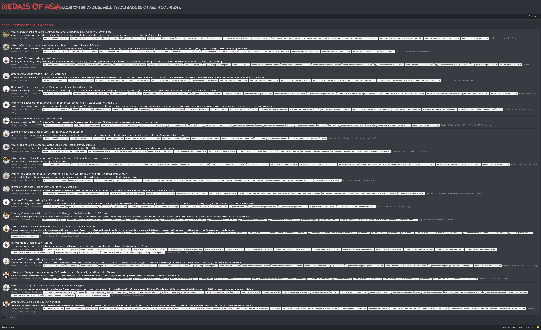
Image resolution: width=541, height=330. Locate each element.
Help (533, 327)
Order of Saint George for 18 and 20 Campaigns (462, 193)
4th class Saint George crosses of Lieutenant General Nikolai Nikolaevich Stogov (55, 45)
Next (12, 317)
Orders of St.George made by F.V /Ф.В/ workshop (38, 200)
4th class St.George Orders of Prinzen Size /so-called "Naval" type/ (47, 285)
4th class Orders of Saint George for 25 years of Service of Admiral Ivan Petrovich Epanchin (61, 158)
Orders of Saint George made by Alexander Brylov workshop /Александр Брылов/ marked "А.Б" (64, 102)
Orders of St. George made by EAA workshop (36, 301)
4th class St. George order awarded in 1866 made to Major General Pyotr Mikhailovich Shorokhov (65, 272)
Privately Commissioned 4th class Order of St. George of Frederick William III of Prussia (59, 213)
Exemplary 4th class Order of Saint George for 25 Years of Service (47, 131)
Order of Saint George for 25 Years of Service (475, 125)
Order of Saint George (514, 38)
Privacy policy (523, 327)
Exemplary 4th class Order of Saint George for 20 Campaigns (45, 186)
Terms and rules (508, 327)
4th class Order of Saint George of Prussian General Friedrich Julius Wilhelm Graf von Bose (61, 31)
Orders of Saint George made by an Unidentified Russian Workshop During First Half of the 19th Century (69, 173)
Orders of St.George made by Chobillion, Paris (36, 259)
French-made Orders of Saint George (31, 242)
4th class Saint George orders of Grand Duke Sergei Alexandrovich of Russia (53, 144)
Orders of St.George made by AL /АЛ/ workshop (37, 58)
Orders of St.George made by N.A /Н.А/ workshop (38, 73)
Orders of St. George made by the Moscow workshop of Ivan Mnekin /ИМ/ (52, 87)
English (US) (9, 327)
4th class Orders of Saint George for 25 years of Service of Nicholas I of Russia (54, 226)
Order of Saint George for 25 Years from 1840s (37, 118)
